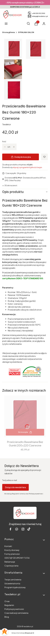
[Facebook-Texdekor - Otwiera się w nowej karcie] (10, 529)
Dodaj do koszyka (22, 157)
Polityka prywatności (14, 609)
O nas (7, 601)
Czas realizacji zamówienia (16, 613)
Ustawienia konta (12, 583)
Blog (6, 617)
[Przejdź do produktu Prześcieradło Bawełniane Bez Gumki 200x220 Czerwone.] (25, 416)
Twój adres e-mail (9, 480)
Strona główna (8, 32)
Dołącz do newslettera (15, 487)
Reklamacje (9, 561)
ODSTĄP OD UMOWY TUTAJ (17, 558)
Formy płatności (12, 554)
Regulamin (9, 605)
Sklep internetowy (22, 633)
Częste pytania (11, 565)
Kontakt (8, 546)
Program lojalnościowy (15, 587)
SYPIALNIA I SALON (26, 32)
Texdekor (6, 124)
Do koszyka (23, 432)
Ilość (4, 141)
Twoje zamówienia (12, 579)
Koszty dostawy (11, 550)
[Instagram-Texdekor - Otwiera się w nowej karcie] (23, 529)
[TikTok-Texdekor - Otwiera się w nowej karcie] (29, 529)
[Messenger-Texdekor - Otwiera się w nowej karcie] (16, 529)
